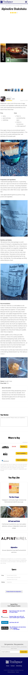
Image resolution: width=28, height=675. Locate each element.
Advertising (19, 665)
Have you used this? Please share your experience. (13, 417)
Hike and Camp (9, 5)
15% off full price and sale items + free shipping (17, 627)
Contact (13, 665)
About (7, 665)
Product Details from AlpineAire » (14, 591)
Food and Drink (16, 5)
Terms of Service (11, 672)
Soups (21, 5)
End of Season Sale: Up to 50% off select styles (17, 611)
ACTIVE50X (16, 629)
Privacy (17, 672)
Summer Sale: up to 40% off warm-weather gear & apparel (17, 617)
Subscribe (24, 652)
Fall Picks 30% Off (14, 622)
